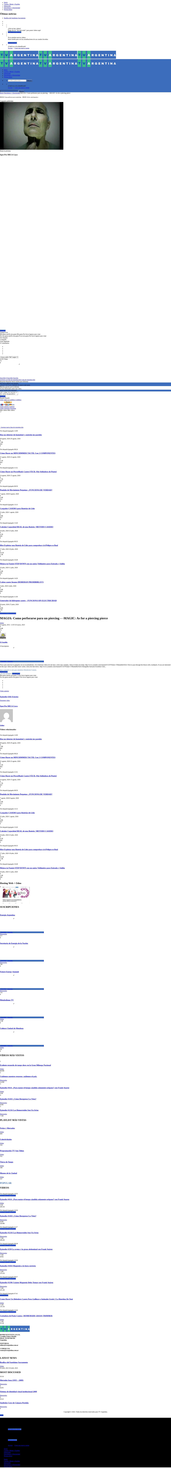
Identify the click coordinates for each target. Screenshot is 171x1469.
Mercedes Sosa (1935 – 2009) (11, 1380)
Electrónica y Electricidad (12, 8)
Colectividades (6, 1139)
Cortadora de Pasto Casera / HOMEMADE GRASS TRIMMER (26, 1316)
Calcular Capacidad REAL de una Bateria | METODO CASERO (26, 527)
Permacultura (8, 9)
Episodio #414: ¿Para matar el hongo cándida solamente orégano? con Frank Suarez (34, 1088)
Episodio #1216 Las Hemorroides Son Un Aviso (19, 1110)
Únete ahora (4, 672)
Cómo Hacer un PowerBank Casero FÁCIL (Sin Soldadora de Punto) (28, 472)
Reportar (2, 396)
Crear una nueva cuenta (21, 48)
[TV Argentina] (58, 58)
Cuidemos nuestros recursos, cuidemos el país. (18, 1076)
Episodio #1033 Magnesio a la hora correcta (18, 1266)
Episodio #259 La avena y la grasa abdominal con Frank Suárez (26, 1249)
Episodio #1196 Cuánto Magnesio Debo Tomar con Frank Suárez (26, 1282)
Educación (7, 6)
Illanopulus (3, 934)
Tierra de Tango (6, 1162)
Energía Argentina (7, 915)
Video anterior (4, 691)
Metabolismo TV (7, 1000)
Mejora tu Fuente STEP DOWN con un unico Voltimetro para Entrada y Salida (32, 564)
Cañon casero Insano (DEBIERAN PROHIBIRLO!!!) (22, 582)
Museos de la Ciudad (8, 1173)
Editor (2, 623)
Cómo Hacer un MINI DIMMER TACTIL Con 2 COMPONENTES (27, 453)
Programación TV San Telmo (12, 1151)
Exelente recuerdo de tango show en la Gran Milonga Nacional (25, 1065)
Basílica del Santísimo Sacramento (14, 18)
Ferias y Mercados (7, 1128)
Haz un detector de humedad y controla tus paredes (21, 435)
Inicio (6, 2)
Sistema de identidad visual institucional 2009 (18, 1392)
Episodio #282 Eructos (9, 697)
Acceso (10, 48)
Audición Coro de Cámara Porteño (14, 1403)
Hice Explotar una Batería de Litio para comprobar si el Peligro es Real (29, 545)
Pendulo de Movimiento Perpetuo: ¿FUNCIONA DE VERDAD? (26, 490)
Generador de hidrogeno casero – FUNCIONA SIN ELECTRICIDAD (28, 601)
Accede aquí (16, 673)
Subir (1, 1415)
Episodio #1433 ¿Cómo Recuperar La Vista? (18, 1099)
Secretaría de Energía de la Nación (14, 943)
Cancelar (3, 330)
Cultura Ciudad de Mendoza (11, 1028)
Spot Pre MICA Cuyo (9, 706)
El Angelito (3, 642)
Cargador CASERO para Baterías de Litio (17, 508)
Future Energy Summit (9, 972)
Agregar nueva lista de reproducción (11, 427)
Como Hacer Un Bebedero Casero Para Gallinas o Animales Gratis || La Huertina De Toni (36, 1299)
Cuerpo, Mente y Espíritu (12, 4)
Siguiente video (5, 700)
